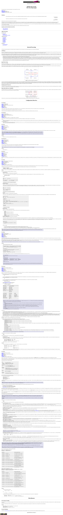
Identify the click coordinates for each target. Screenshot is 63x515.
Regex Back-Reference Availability (6, 35)
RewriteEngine (4, 37)
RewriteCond (4, 41)
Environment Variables (5, 44)
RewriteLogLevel (5, 39)
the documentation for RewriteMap (7, 282)
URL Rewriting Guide (7, 510)
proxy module (35, 410)
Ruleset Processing (5, 34)
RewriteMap (4, 40)
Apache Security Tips (8, 133)
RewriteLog (4, 38)
